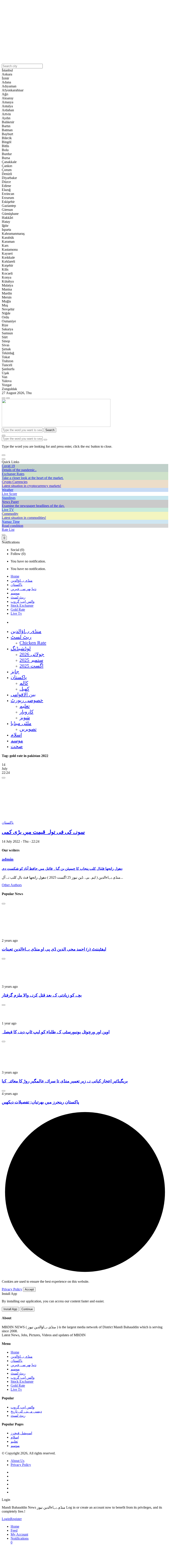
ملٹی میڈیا (21, 723)
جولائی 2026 (31, 654)
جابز (15, 671)
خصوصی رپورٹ (27, 700)
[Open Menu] (8, 398)
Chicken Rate (32, 642)
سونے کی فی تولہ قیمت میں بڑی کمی (43, 832)
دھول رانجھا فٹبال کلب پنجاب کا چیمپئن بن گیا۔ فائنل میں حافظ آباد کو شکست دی (62, 868)
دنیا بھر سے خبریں (23, 589)
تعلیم (24, 706)
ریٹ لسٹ (18, 597)
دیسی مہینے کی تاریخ (26, 1411)
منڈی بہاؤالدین (22, 580)
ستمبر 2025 (31, 660)
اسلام (16, 734)
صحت (17, 746)
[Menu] (3, 398)
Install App (10, 1309)
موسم (15, 593)
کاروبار (26, 711)
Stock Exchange (22, 605)
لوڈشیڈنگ (21, 648)
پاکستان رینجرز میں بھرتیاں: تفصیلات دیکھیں (40, 1102)
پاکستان (16, 585)
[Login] (3, 534)
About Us (17, 1461)
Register (16, 1519)
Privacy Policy (12, 1289)
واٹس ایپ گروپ (23, 601)
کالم (23, 683)
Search (49, 430)
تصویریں (28, 729)
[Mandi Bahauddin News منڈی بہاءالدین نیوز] (56, 425)
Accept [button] (29, 1289)
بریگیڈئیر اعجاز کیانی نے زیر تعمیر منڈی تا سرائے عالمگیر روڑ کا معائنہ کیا (65, 1081)
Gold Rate (18, 609)
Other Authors (12, 885)
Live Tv (16, 613)
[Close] (3, 459)
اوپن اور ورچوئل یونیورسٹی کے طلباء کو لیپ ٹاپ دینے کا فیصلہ (56, 1032)
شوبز (24, 717)
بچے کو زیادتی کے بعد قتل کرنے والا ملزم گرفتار (42, 995)
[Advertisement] (85, 33)
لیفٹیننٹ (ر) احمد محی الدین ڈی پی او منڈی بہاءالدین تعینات (54, 949)
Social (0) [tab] (17, 550)
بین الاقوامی (23, 694)
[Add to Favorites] (3, 777)
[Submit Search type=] (45, 439)
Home (15, 576)
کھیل (24, 688)
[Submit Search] (3, 435)
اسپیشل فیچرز (21, 1433)
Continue (27, 1309)
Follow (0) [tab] (18, 554)
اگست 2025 (31, 665)
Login (6, 1519)
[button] (3, 455)
